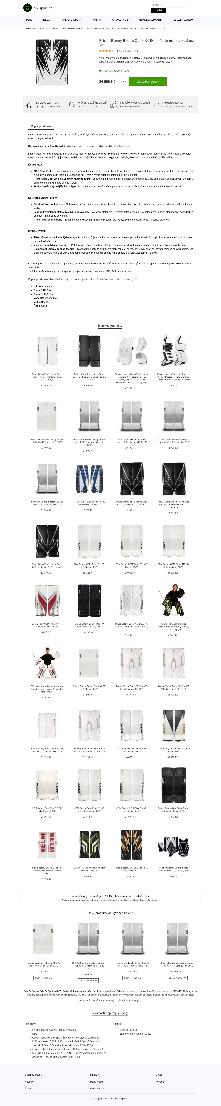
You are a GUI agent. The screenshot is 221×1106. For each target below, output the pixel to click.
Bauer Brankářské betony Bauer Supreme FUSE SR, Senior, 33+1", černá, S (89, 377)
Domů (29, 20)
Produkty (36, 29)
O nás (159, 1075)
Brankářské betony (102, 29)
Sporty (57, 29)
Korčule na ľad (120, 20)
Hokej (45, 20)
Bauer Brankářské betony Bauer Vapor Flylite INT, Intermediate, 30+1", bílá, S (47, 377)
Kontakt (160, 1081)
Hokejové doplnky (71, 20)
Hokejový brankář (86, 29)
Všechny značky (33, 1075)
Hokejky (96, 20)
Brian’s (120, 61)
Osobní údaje (97, 1088)
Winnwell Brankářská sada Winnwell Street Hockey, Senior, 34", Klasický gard (174, 627)
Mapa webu (96, 1081)
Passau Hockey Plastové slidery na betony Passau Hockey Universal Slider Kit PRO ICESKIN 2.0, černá (173, 377)
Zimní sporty (67, 29)
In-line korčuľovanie (150, 20)
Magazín (94, 1075)
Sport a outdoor (47, 29)
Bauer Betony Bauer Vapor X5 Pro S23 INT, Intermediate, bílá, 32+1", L (131, 627)
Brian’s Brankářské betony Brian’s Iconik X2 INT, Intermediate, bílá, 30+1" (89, 442)
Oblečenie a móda (183, 20)
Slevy (28, 1088)
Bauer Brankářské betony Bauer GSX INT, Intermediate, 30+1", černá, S (173, 505)
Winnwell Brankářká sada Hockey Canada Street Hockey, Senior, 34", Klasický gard (47, 689)
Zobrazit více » (164, 61)
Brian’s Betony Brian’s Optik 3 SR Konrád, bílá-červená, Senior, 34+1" (47, 871)
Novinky (29, 1081)
